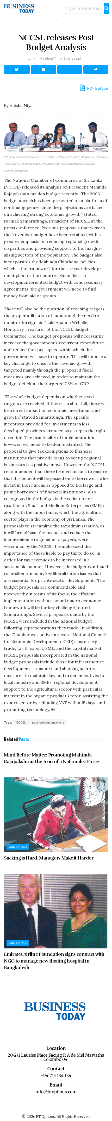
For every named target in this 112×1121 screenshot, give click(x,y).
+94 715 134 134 (56, 1075)
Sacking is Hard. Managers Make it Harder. (49, 858)
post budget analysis (48, 722)
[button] (56, 21)
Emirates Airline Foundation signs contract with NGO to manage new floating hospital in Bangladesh (54, 960)
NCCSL (21, 722)
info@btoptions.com (56, 1091)
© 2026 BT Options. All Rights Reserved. (56, 1116)
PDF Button (97, 88)
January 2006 (18, 847)
